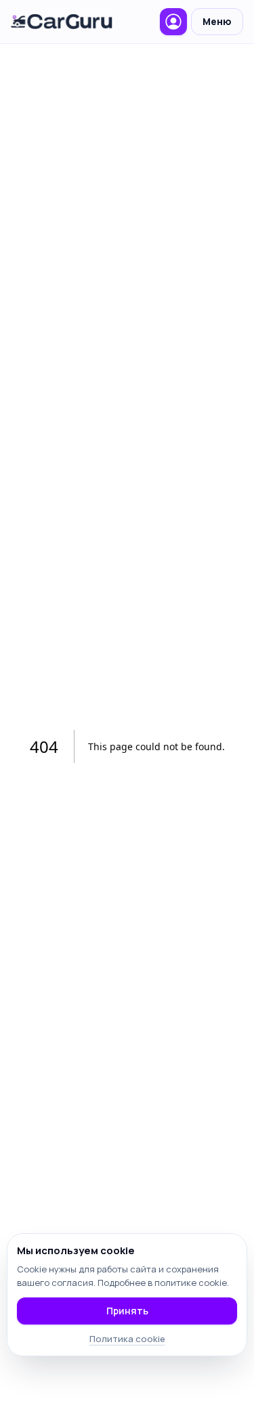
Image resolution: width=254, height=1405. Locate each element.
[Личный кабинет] (173, 21)
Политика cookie (127, 1339)
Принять (127, 1310)
